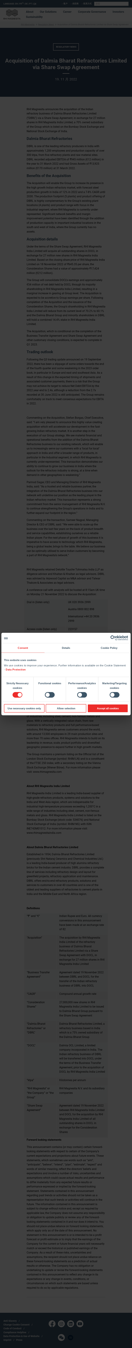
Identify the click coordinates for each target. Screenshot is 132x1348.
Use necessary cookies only (24, 708)
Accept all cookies (108, 708)
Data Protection (16, 669)
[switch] (50, 694)
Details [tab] (66, 647)
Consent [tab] (23, 647)
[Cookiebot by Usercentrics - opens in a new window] (113, 637)
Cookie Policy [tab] (109, 647)
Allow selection (66, 708)
